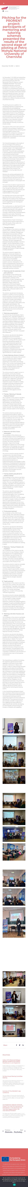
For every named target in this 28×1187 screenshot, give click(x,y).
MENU (6, 11)
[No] (26, 1181)
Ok (14, 1184)
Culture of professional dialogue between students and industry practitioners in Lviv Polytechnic (11, 1061)
